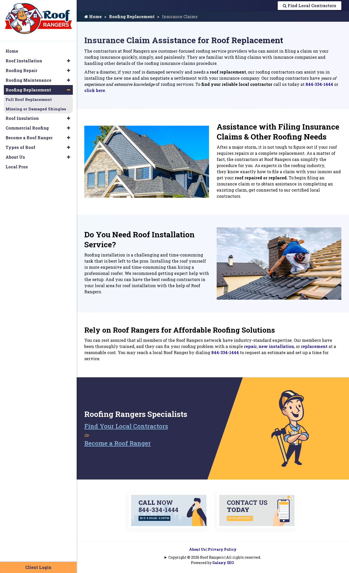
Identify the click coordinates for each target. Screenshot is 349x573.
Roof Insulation (22, 118)
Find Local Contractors (311, 5)
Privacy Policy (222, 549)
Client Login (38, 567)
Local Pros (17, 166)
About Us (197, 549)
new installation (276, 346)
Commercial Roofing (27, 128)
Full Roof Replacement (29, 99)
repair (250, 346)
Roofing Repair (21, 70)
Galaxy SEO (223, 562)
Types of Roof (20, 147)
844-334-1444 (319, 84)
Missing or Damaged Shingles (36, 108)
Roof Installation (24, 60)
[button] (68, 60)
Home (95, 16)
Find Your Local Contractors (126, 426)
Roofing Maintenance (28, 80)
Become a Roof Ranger (117, 443)
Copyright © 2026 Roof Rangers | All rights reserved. (214, 557)
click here (94, 90)
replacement (314, 346)
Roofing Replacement (132, 16)
